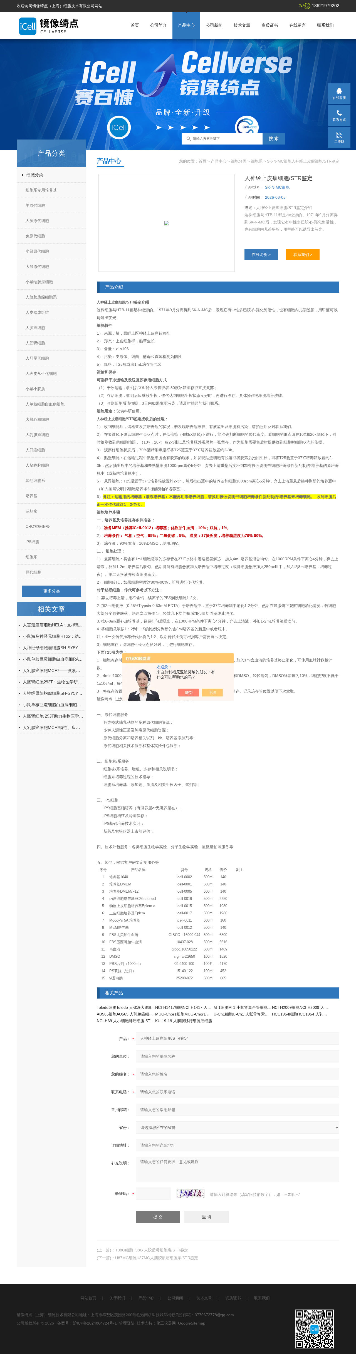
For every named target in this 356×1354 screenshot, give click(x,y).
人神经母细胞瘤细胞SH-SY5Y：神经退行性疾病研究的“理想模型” (53, 693)
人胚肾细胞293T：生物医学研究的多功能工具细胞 (53, 682)
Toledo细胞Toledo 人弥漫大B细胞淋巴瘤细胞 (135, 1007)
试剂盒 (31, 511)
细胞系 (31, 557)
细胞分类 (34, 174)
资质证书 (269, 25)
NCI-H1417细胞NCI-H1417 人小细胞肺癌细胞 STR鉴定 (203, 1007)
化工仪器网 (166, 1323)
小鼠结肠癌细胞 (39, 282)
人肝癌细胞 (35, 450)
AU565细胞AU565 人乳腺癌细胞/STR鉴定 (133, 1014)
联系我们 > (302, 254)
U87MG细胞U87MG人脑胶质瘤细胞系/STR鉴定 (156, 1258)
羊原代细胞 (35, 205)
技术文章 (242, 25)
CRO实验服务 (38, 526)
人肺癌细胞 (35, 327)
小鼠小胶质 (35, 389)
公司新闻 (214, 25)
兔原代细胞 (35, 236)
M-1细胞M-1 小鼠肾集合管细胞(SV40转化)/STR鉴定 (259, 1007)
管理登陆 (127, 1323)
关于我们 (117, 1298)
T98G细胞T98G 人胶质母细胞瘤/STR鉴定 (151, 1250)
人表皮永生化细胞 (41, 373)
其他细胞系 (35, 480)
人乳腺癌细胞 (37, 434)
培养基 (31, 496)
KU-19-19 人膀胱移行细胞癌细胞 (183, 1021)
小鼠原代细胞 (37, 251)
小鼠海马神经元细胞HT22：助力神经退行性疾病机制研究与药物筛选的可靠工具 (53, 636)
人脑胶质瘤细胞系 (41, 297)
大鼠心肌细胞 (37, 419)
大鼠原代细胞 (37, 266)
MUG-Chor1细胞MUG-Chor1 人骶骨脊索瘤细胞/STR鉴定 (205, 1014)
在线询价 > (261, 254)
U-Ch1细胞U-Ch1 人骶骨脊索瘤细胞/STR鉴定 (253, 1014)
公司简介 (158, 25)
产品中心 (186, 25)
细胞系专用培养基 (41, 190)
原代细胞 (33, 572)
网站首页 (88, 1298)
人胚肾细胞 (35, 343)
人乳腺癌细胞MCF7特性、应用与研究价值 (53, 727)
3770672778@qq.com (214, 1315)
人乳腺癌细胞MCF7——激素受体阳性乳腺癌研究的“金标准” (53, 670)
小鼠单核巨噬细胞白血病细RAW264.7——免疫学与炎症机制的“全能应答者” (53, 659)
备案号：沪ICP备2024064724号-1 (87, 1323)
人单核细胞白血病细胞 (45, 404)
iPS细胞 (32, 541)
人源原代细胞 (37, 220)
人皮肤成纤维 (37, 312)
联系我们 (325, 25)
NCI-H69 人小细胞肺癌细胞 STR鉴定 (129, 1021)
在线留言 (297, 25)
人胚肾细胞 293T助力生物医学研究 (53, 716)
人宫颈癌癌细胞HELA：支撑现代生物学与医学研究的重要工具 (53, 625)
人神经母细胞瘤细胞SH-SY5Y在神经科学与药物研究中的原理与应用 (53, 647)
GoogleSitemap (191, 1323)
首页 (135, 25)
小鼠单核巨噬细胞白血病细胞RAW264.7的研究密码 (53, 704)
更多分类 (51, 591)
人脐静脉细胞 (37, 465)
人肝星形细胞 (37, 358)
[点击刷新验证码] (190, 1193)
